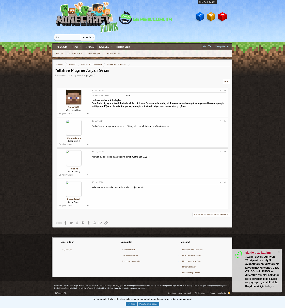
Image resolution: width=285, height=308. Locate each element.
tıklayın (269, 286)
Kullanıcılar (74, 53)
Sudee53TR (61, 76)
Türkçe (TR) (62, 293)
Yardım (212, 293)
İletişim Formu (87, 288)
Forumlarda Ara (114, 53)
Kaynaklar (104, 47)
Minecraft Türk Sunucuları (192, 250)
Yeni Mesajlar (94, 53)
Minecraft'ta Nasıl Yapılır (192, 261)
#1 (225, 90)
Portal (75, 47)
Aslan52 (74, 168)
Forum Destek (65, 288)
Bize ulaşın (172, 293)
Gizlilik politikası (201, 293)
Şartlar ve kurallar (185, 293)
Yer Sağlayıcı (118, 286)
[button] (80, 47)
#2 (225, 121)
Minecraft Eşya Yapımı (191, 273)
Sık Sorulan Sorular (130, 255)
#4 (225, 182)
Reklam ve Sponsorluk (131, 261)
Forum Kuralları (128, 250)
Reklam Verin (123, 47)
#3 (225, 151)
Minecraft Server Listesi (191, 255)
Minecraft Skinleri (189, 267)
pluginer (90, 75)
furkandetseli (73, 199)
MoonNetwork (74, 138)
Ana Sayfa (62, 47)
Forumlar (89, 47)
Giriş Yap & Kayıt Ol (207, 2)
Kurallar (59, 53)
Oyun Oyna (67, 250)
